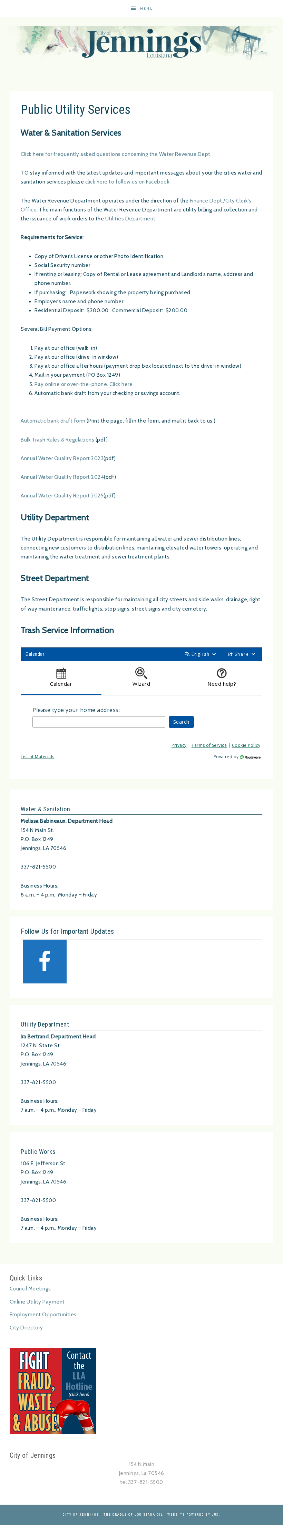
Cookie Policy (246, 745)
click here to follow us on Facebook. (128, 182)
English (201, 654)
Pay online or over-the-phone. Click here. (84, 384)
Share (242, 654)
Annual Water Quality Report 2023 (62, 458)
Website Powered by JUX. (193, 1514)
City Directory (26, 1328)
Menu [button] (146, 8)
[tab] (61, 678)
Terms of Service (209, 745)
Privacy (179, 745)
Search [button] (181, 722)
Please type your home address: (76, 710)
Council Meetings (30, 1289)
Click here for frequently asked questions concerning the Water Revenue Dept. (116, 154)
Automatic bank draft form (53, 421)
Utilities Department (130, 219)
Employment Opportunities (43, 1314)
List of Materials (38, 757)
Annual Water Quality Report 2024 (62, 477)
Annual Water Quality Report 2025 (62, 496)
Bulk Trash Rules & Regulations (57, 440)
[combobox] (98, 722)
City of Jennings (141, 43)
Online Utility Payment (37, 1302)
